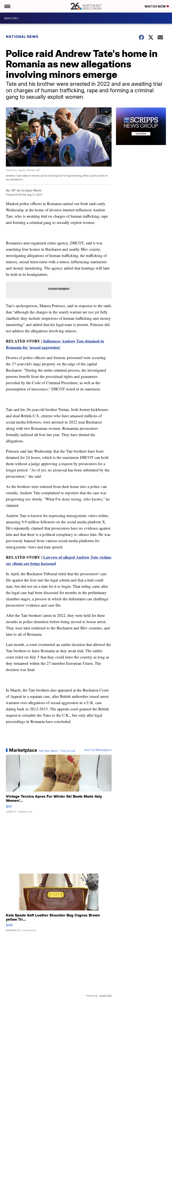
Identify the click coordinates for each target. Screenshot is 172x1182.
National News (22, 37)
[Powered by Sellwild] (105, 995)
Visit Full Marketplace (98, 750)
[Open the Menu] (7, 6)
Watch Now (156, 6)
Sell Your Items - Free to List (57, 750)
